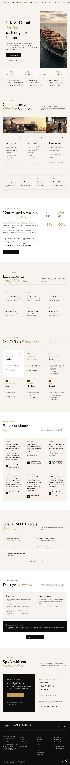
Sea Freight (22, 739)
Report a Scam (35, 637)
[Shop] (56, 762)
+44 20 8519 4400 (11, 369)
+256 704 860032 (54, 397)
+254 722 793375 (11, 397)
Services (31, 2)
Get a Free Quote (10, 251)
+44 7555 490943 (33, 370)
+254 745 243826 (11, 396)
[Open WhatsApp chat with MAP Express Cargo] (66, 761)
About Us (39, 737)
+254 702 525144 (33, 397)
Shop (57, 2)
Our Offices (39, 739)
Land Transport (23, 741)
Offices (44, 2)
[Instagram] (62, 762)
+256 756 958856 (54, 399)
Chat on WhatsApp (16, 695)
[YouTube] (59, 762)
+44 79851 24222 (11, 370)
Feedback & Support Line (50, 706)
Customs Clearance (24, 746)
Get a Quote (12, 55)
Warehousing (23, 744)
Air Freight (22, 737)
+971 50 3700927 (54, 371)
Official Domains (40, 752)
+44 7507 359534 (33, 372)
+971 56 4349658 (54, 373)
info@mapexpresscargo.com (58, 342)
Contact (50, 2)
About (38, 2)
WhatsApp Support (14, 60)
